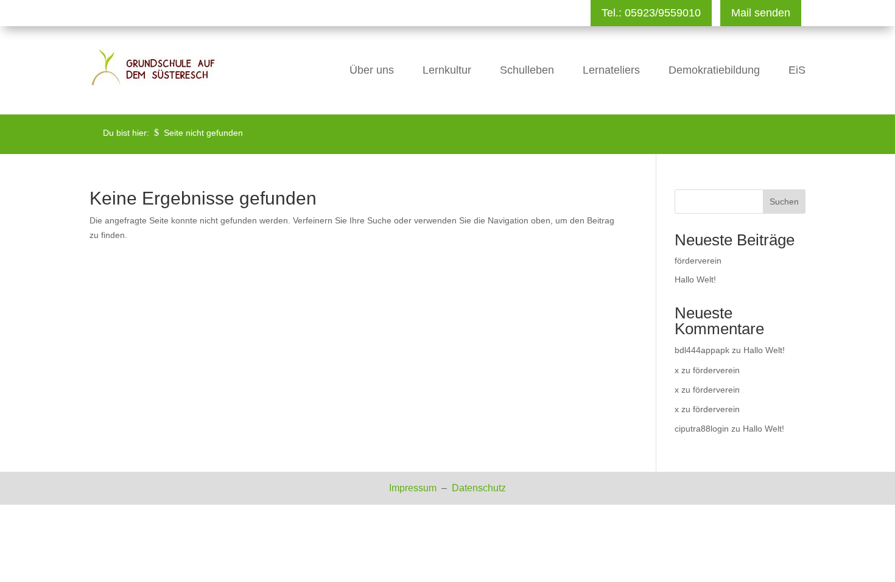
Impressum (414, 488)
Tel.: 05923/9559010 (651, 13)
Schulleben (527, 70)
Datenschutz (479, 488)
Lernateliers (611, 70)
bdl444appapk (702, 350)
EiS (797, 70)
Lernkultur (447, 70)
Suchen (784, 201)
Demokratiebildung (714, 70)
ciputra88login (702, 428)
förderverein (698, 260)
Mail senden (760, 13)
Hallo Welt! (695, 279)
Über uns (371, 70)
